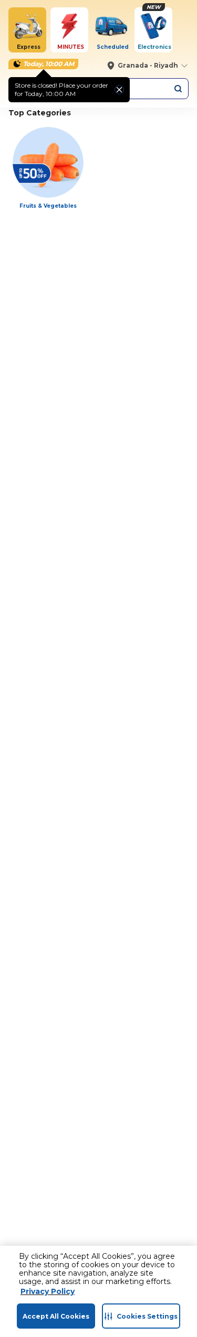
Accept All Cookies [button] (56, 1316)
